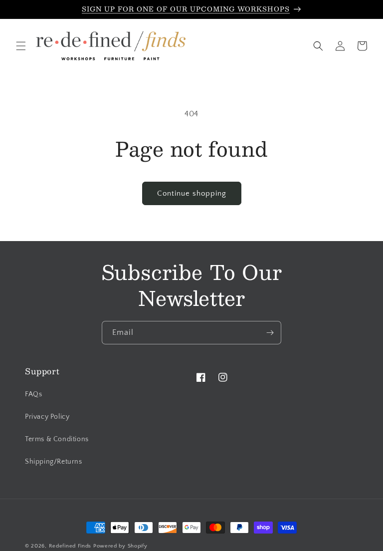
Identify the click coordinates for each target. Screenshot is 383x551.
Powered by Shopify (120, 546)
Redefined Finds (70, 546)
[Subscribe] (270, 332)
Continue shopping (191, 193)
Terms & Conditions (57, 439)
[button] (21, 46)
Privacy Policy (47, 417)
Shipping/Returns (53, 462)
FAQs (33, 394)
